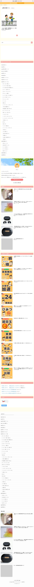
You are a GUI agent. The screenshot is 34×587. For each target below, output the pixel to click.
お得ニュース (5, 143)
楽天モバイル (5, 79)
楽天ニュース (5, 77)
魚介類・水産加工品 (6, 137)
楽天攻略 (5, 141)
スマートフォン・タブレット (8, 104)
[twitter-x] (14, 182)
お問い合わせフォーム (17, 179)
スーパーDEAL (4, 499)
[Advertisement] (17, 52)
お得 (3, 419)
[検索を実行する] (32, 42)
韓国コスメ (5, 472)
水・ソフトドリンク (6, 110)
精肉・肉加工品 (6, 133)
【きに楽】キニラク (17, 1)
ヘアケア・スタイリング (7, 116)
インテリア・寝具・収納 (7, 85)
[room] (17, 182)
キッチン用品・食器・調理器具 (8, 87)
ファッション (5, 451)
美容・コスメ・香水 (6, 112)
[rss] (18, 580)
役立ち (4, 73)
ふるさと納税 (5, 71)
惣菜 (4, 129)
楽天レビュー (6, 81)
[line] (18, 182)
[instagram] (15, 182)
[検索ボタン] (33, 1)
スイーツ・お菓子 (6, 89)
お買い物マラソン (5, 497)
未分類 (4, 75)
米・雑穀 (5, 131)
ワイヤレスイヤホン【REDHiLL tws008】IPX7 (9, 393)
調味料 (4, 135)
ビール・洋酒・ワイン (6, 97)
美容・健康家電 (6, 106)
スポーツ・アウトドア (6, 91)
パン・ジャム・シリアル (7, 127)
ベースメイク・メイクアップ (8, 118)
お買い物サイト (5, 421)
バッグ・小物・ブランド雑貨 (7, 95)
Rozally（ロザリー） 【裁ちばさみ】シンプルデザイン (11, 385)
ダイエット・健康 (6, 93)
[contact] (20, 182)
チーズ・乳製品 (6, 125)
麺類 (4, 139)
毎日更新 (5, 152)
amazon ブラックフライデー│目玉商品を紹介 (9, 389)
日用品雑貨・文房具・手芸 (7, 108)
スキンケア (5, 114)
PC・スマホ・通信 (6, 83)
